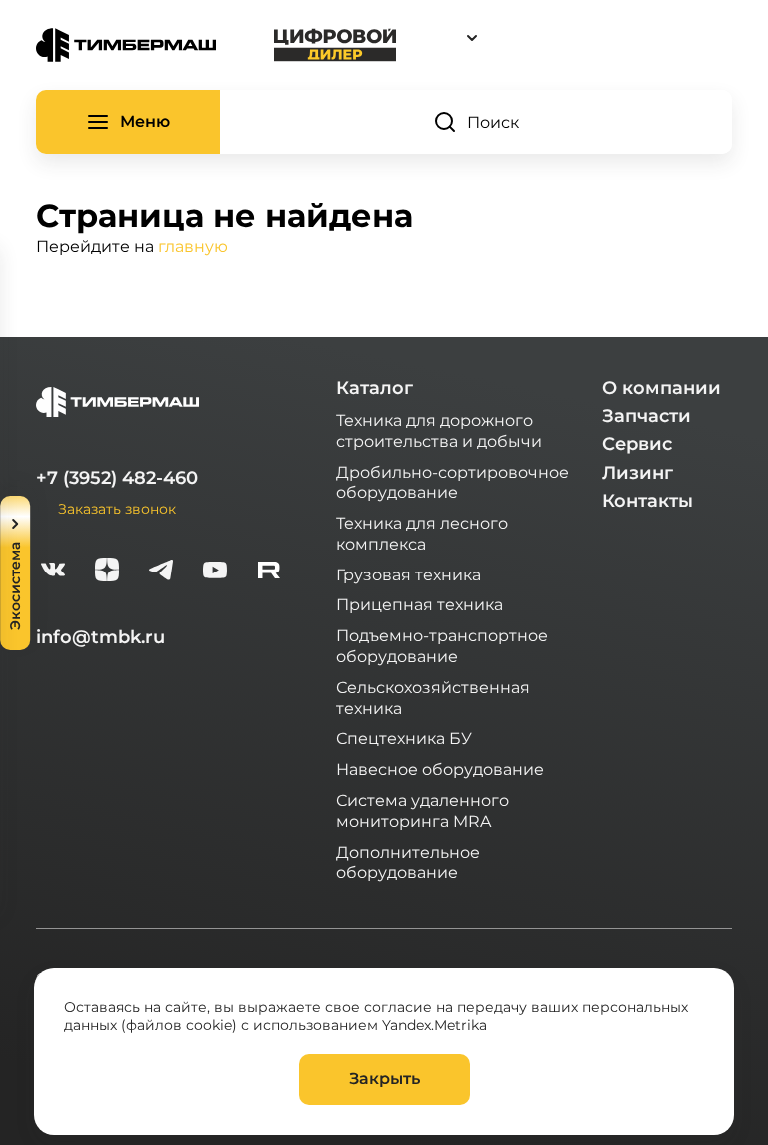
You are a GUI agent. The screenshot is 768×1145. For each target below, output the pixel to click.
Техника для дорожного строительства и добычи (439, 430)
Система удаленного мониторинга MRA (422, 810)
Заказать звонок (117, 508)
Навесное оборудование (440, 768)
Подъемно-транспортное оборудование (442, 645)
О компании (661, 388)
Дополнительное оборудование (408, 862)
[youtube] (215, 572)
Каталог (374, 388)
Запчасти (646, 416)
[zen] (107, 572)
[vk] (53, 572)
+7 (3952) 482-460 (117, 478)
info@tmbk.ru (100, 637)
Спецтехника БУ (404, 737)
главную (193, 245)
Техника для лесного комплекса (422, 533)
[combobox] (564, 37)
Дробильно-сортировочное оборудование (452, 482)
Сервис (637, 444)
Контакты (647, 501)
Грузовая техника (408, 574)
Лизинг (637, 473)
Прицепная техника (419, 603)
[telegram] (161, 572)
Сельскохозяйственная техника (433, 697)
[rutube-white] (269, 572)
